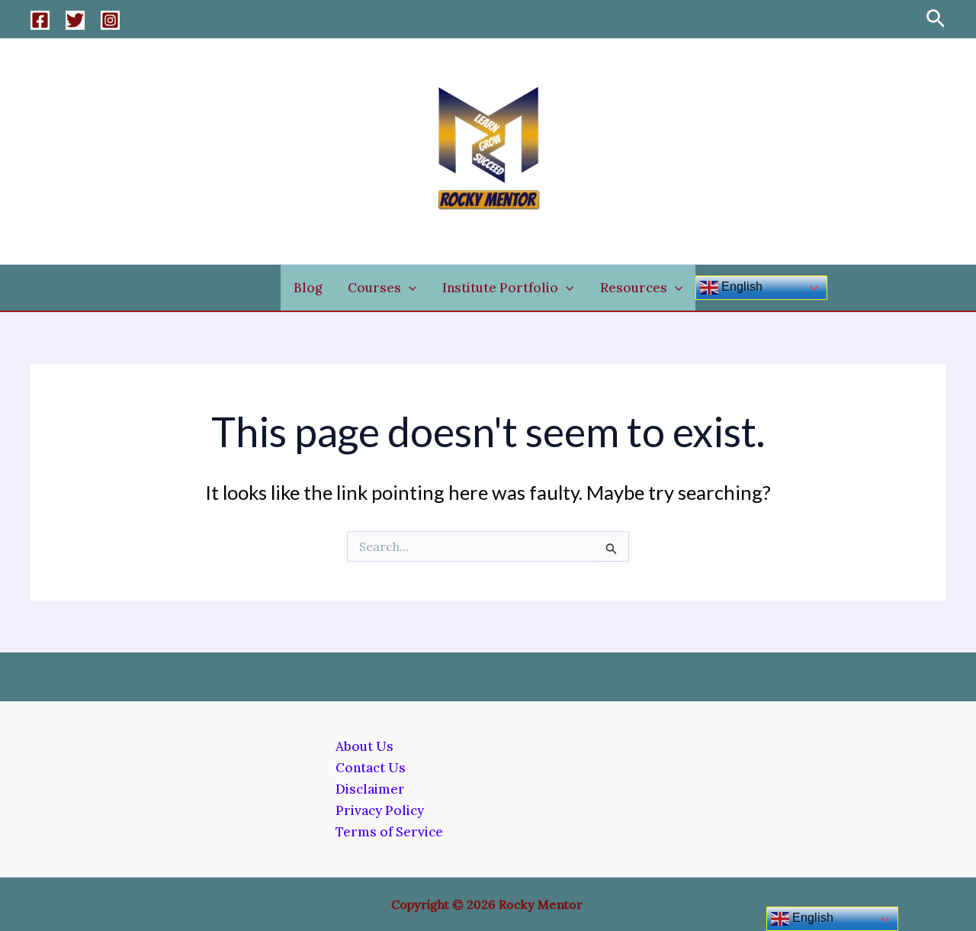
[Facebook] (40, 20)
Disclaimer (370, 789)
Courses (374, 287)
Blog (308, 287)
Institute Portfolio (500, 287)
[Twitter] (75, 20)
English (740, 286)
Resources (633, 287)
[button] (936, 19)
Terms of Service (389, 831)
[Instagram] (110, 20)
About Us (364, 746)
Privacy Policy (380, 810)
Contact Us (371, 767)
